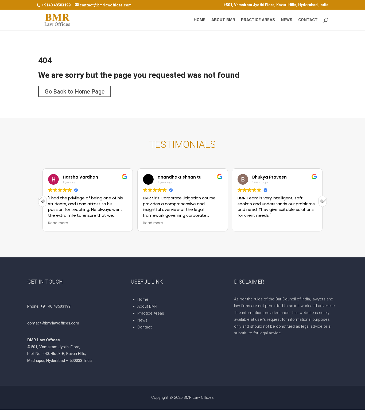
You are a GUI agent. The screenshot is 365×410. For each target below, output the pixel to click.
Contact (308, 20)
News (286, 20)
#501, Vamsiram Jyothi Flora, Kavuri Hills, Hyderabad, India (275, 5)
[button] (323, 201)
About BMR (223, 20)
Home (199, 20)
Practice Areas (258, 20)
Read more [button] (58, 223)
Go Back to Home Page (74, 91)
